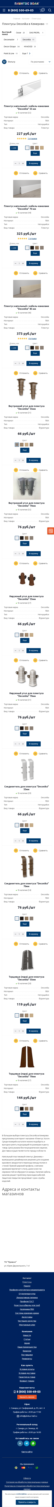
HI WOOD (30, 46)
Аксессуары (27, 1317)
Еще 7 (25, 53)
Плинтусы (27, 1282)
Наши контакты (27, 1388)
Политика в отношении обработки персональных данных (27, 1487)
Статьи (27, 1339)
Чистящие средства (27, 1321)
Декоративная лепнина (27, 1297)
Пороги (27, 1286)
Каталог (27, 1278)
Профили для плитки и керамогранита (27, 1290)
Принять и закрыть (27, 1502)
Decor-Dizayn (11, 46)
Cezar (20, 33)
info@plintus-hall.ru (28, 1416)
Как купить (27, 1365)
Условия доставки (27, 1373)
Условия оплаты (27, 1369)
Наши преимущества (27, 1347)
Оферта (27, 1478)
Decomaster (11, 39)
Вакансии (27, 1351)
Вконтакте (20, 1443)
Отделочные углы (27, 1294)
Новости (27, 1335)
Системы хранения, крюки (27, 1313)
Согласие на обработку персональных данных (27, 1482)
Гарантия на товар (27, 1377)
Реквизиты (27, 1359)
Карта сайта (27, 1452)
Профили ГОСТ (27, 1301)
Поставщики (27, 1355)
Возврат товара (27, 1381)
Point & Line (11, 53)
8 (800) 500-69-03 (21, 10)
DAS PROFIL (36, 33)
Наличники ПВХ (27, 1309)
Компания (27, 1331)
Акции (27, 1343)
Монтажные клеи (27, 1325)
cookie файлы (21, 1494)
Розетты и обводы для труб (27, 1305)
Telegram (26, 1443)
